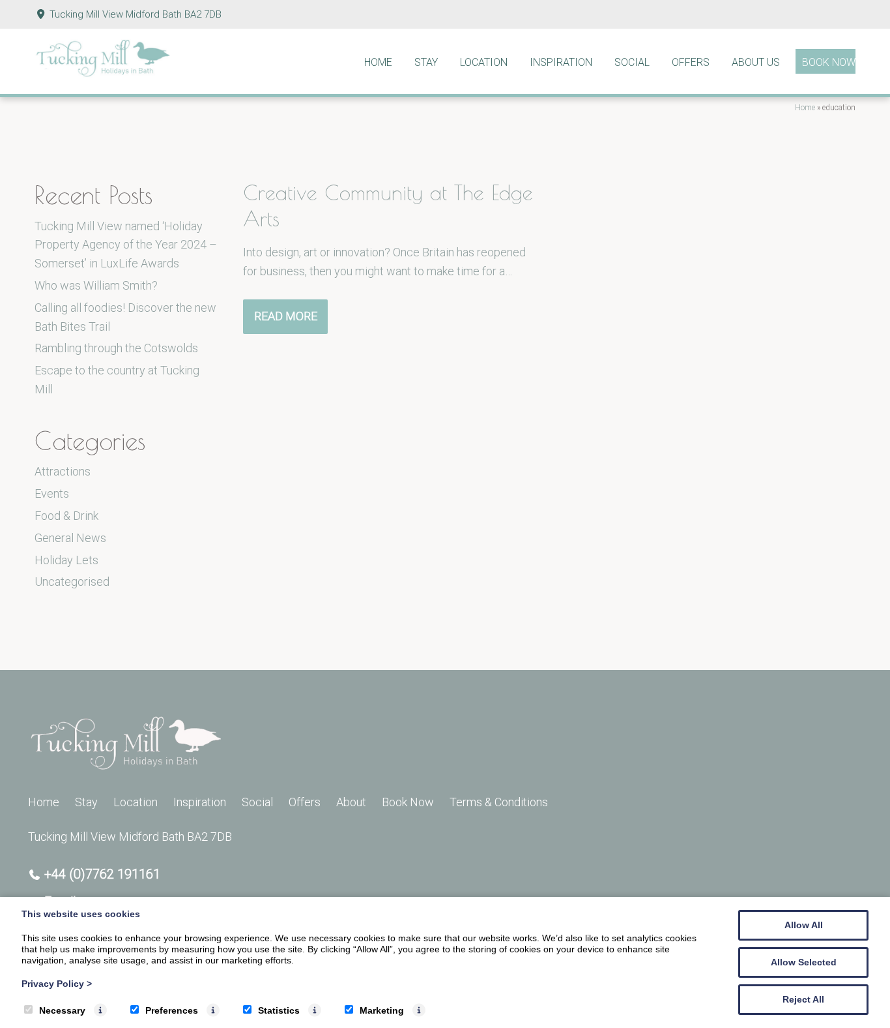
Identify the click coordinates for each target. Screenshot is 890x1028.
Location (484, 62)
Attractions (63, 471)
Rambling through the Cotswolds (116, 348)
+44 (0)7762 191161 (102, 874)
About (351, 802)
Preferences (171, 1010)
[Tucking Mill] (103, 73)
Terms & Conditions (499, 802)
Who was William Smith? (96, 285)
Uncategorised (72, 581)
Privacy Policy (57, 983)
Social (632, 62)
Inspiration (561, 62)
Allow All (803, 925)
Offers (691, 62)
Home (378, 62)
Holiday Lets (66, 560)
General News (70, 538)
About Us (756, 62)
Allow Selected (804, 962)
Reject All (803, 999)
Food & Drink (66, 515)
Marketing (382, 1010)
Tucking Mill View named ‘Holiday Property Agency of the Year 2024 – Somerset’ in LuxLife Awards (126, 245)
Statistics (279, 1010)
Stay (426, 62)
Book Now (828, 62)
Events (52, 493)
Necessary (62, 1010)
